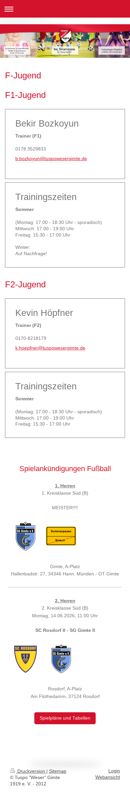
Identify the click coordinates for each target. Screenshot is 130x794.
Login (114, 770)
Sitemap (57, 771)
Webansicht (107, 777)
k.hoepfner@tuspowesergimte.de (50, 348)
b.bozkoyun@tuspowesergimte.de (51, 158)
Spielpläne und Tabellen (65, 718)
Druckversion (31, 771)
